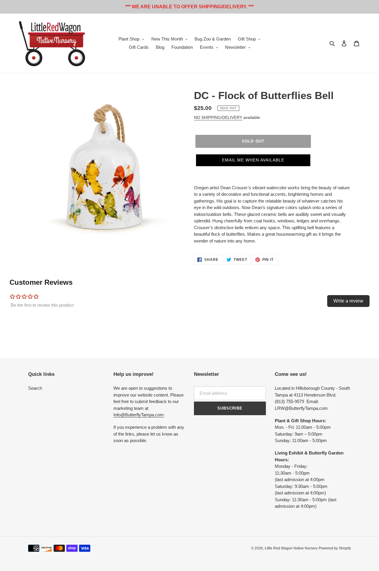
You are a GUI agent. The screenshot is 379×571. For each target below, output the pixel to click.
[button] (253, 160)
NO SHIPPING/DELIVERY (218, 117)
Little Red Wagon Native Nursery (291, 548)
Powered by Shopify (335, 548)
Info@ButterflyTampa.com (138, 414)
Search (35, 388)
